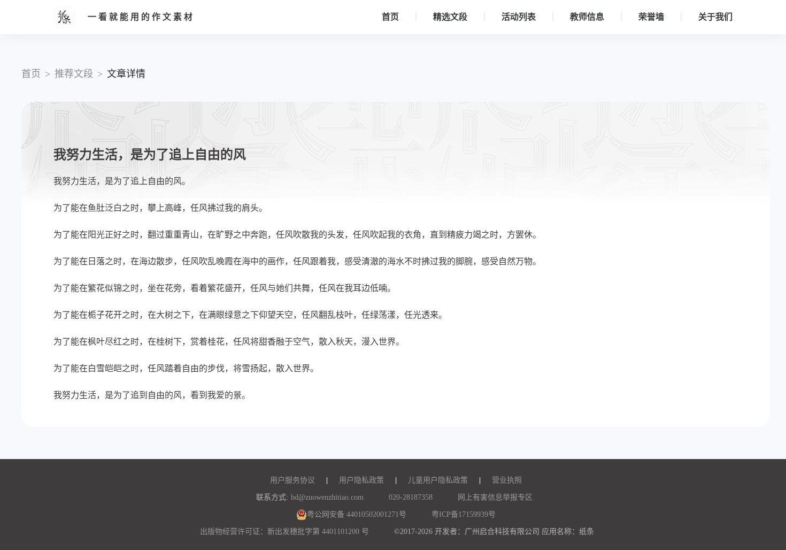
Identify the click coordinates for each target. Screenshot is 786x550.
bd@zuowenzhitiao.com (327, 497)
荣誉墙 (651, 16)
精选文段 (450, 16)
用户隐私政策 (361, 480)
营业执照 (507, 480)
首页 (390, 16)
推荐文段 (74, 73)
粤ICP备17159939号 (463, 514)
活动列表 (519, 16)
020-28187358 (411, 497)
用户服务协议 (292, 480)
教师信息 (587, 16)
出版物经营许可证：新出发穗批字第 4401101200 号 (284, 532)
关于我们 (715, 16)
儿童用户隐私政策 (438, 480)
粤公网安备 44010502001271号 (356, 514)
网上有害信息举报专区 (495, 497)
